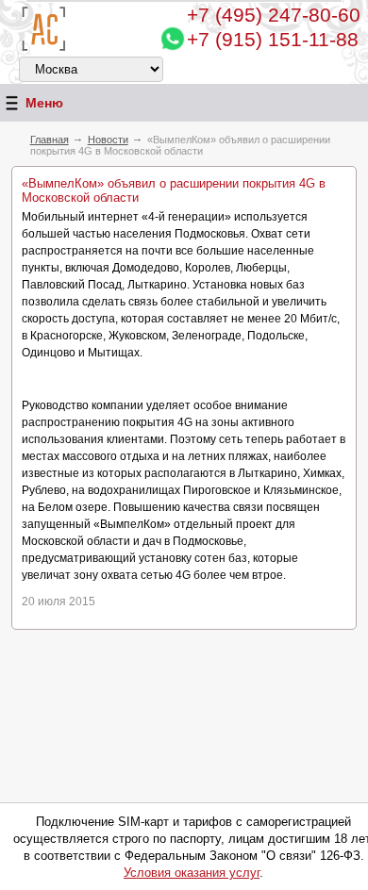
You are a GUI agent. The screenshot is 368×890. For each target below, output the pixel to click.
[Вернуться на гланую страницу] (44, 29)
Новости (108, 139)
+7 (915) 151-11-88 (273, 39)
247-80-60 (273, 14)
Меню (44, 102)
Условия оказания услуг (191, 872)
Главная (49, 139)
